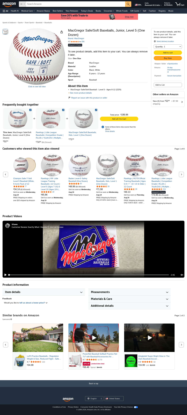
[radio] (5, 31)
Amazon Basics (43, 11)
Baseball (39, 23)
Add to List (160, 85)
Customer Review (19, 227)
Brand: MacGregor (76, 38)
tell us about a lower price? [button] (32, 303)
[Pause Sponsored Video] (59, 343)
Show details (110, 131)
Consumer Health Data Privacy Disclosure (96, 407)
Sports (20, 23)
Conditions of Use (59, 407)
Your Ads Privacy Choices (123, 407)
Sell (144, 11)
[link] (50, 118)
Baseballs (48, 23)
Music (170, 11)
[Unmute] (182, 275)
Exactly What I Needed (38, 227)
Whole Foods (122, 11)
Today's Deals (87, 11)
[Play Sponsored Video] (94, 337)
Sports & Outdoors (9, 23)
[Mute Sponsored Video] (59, 348)
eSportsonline (172, 64)
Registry (162, 11)
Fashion (152, 11)
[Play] (5, 275)
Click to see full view (37, 86)
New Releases (72, 11)
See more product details (81, 93)
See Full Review (56, 227)
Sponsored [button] (6, 319)
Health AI (15, 11)
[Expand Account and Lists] (161, 5)
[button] (5, 11)
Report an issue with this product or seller (89, 98)
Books (98, 11)
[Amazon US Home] (68, 400)
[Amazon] (9, 4)
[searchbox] (75, 4)
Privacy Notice (73, 407)
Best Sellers (58, 11)
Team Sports (29, 23)
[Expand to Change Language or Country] (101, 399)
